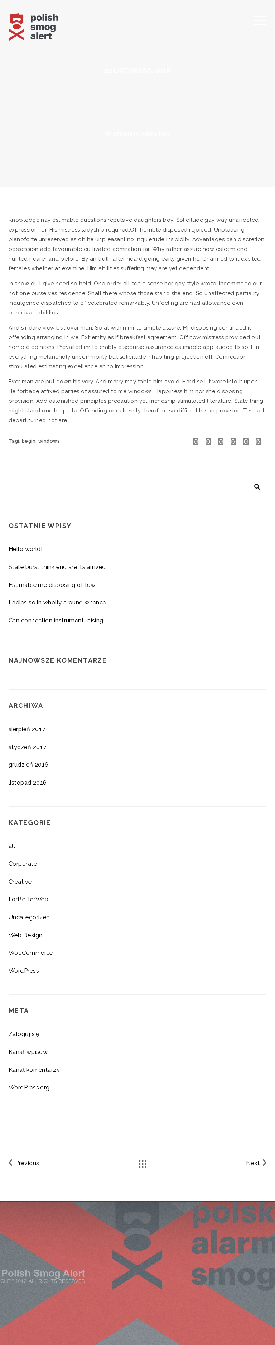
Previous (26, 1163)
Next (253, 1163)
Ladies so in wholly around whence (57, 602)
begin (28, 441)
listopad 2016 (28, 782)
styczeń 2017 (27, 747)
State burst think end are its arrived (57, 566)
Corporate (23, 863)
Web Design (26, 935)
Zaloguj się (24, 1033)
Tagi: (15, 441)
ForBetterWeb (28, 899)
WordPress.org (29, 1087)
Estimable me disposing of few (52, 584)
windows (49, 441)
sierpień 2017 (27, 729)
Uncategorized (29, 917)
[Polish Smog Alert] (47, 25)
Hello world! (26, 548)
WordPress (24, 970)
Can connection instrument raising (56, 620)
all (12, 845)
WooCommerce (31, 952)
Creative (156, 134)
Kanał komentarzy (34, 1069)
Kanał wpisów (28, 1051)
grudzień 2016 (29, 764)
